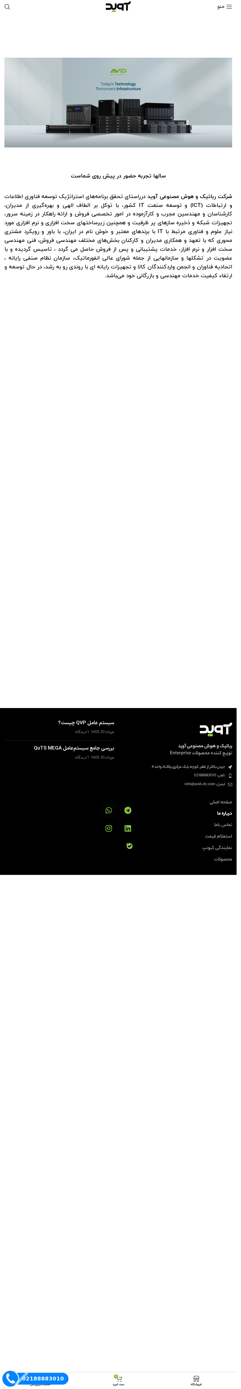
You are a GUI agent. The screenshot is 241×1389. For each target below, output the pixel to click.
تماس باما (223, 825)
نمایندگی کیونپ (217, 848)
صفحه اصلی (221, 802)
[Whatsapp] (109, 810)
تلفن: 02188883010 (209, 775)
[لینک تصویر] (216, 729)
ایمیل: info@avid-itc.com (205, 784)
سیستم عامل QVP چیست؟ (86, 723)
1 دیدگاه (82, 732)
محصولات (223, 859)
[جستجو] (7, 7)
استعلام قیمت (218, 836)
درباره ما (224, 814)
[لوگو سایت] (118, 6)
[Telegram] (128, 810)
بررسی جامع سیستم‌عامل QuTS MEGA (74, 748)
